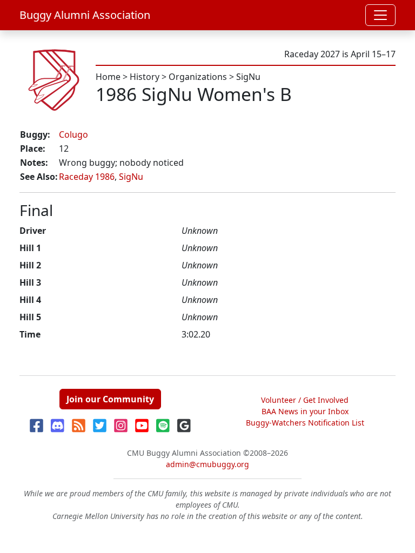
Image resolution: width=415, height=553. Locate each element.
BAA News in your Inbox (305, 411)
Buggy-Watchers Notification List (305, 422)
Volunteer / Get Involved (305, 400)
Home (108, 77)
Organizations (198, 77)
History (144, 77)
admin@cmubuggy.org (207, 464)
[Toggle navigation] (380, 15)
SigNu (248, 77)
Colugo (73, 134)
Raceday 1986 (87, 177)
